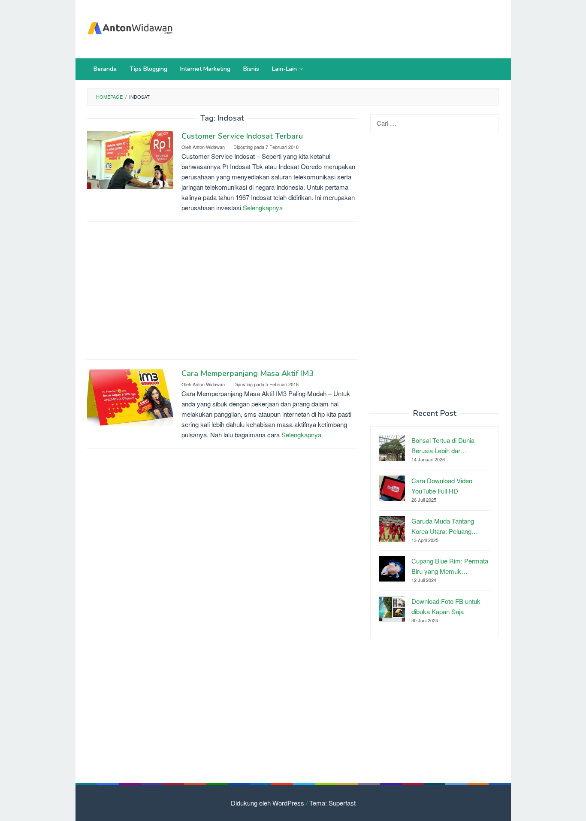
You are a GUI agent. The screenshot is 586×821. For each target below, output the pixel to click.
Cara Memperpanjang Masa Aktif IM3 (247, 373)
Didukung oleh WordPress (267, 802)
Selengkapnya (263, 207)
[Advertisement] (342, 28)
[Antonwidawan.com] (130, 26)
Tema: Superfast (332, 802)
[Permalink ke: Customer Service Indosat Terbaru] (130, 159)
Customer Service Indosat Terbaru (242, 136)
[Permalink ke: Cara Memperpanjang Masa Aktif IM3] (130, 395)
